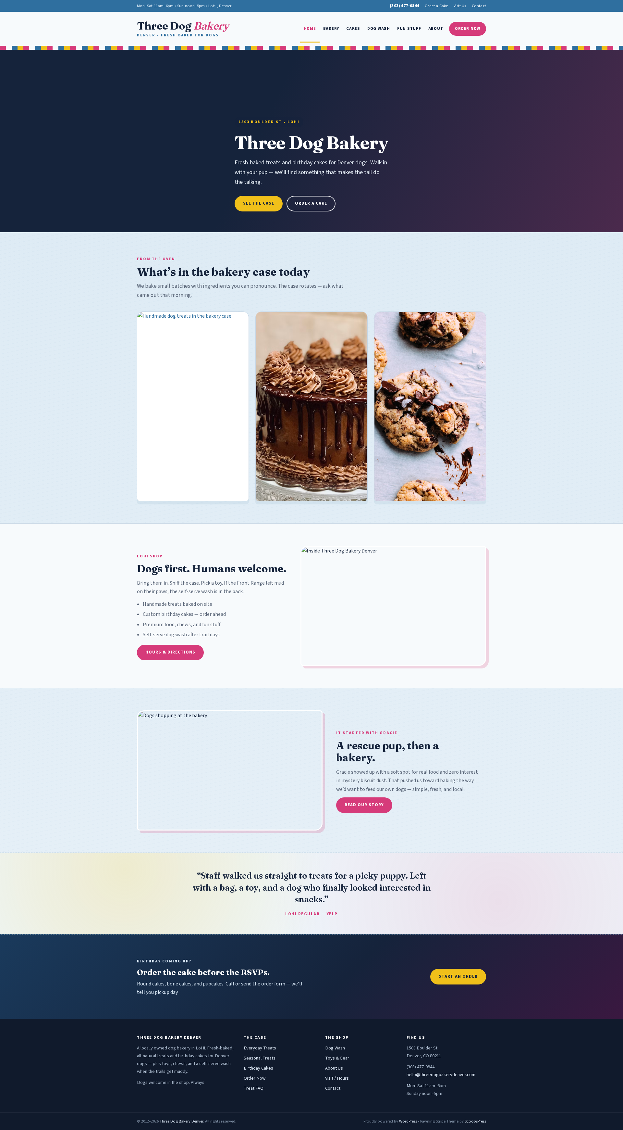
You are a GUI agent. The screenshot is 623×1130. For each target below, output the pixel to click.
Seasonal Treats (259, 1058)
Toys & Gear (337, 1058)
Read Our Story (364, 805)
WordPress (408, 1121)
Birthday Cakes (258, 1068)
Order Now (467, 29)
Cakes (353, 29)
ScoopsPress (475, 1121)
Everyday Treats (260, 1048)
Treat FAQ (253, 1088)
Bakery (331, 29)
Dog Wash (378, 29)
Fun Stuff (409, 29)
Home (310, 29)
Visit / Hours (337, 1078)
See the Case (258, 203)
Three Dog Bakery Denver (181, 1121)
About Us (334, 1068)
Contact (479, 6)
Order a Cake (436, 6)
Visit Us (460, 6)
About (435, 29)
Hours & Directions (170, 652)
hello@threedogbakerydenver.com (441, 1074)
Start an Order (458, 976)
